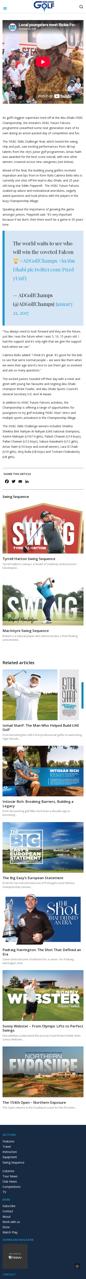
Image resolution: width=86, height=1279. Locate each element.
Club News (10, 1181)
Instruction (10, 1152)
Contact (8, 1211)
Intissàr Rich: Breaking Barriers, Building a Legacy (38, 803)
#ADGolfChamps (38, 260)
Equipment (10, 1157)
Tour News (10, 1176)
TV (4, 1192)
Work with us (11, 1222)
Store (6, 1227)
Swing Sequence (13, 1162)
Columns (8, 1171)
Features (8, 1141)
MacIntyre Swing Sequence (26, 630)
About (7, 1217)
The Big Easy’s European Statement (33, 877)
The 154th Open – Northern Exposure (34, 1102)
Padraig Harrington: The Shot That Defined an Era (42, 951)
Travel (7, 1147)
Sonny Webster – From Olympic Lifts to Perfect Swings (43, 1028)
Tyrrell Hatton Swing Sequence (29, 558)
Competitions (12, 1187)
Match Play (10, 1232)
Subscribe (9, 1206)
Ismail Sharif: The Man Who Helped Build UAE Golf (41, 727)
